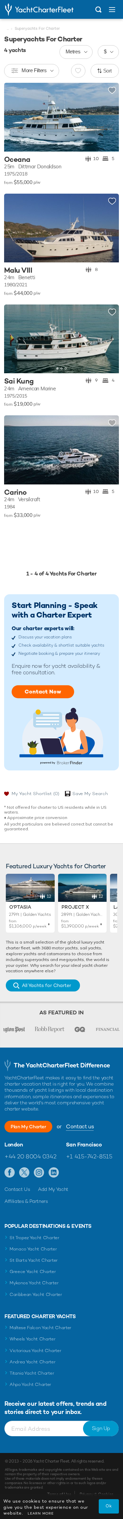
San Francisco (84, 1144)
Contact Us (17, 1189)
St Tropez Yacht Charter (34, 1238)
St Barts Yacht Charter (34, 1260)
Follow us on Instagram (39, 1172)
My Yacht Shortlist (35, 793)
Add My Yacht (53, 1189)
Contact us (80, 1126)
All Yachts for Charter (46, 985)
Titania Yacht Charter (32, 1373)
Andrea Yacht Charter (33, 1362)
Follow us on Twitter (24, 1172)
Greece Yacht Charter (33, 1271)
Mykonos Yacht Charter (34, 1283)
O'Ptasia (20, 907)
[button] (108, 339)
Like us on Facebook (9, 1172)
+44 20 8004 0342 (30, 1156)
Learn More (41, 1513)
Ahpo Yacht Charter (30, 1384)
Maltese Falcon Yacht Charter (40, 1327)
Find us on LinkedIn (54, 1172)
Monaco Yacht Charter (33, 1249)
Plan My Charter (28, 1127)
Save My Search (90, 793)
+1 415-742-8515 (89, 1156)
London (13, 1144)
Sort (107, 71)
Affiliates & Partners (26, 1201)
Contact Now (43, 691)
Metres (73, 51)
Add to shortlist (112, 91)
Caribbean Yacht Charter (36, 1294)
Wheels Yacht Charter (33, 1339)
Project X (75, 907)
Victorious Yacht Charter (35, 1350)
